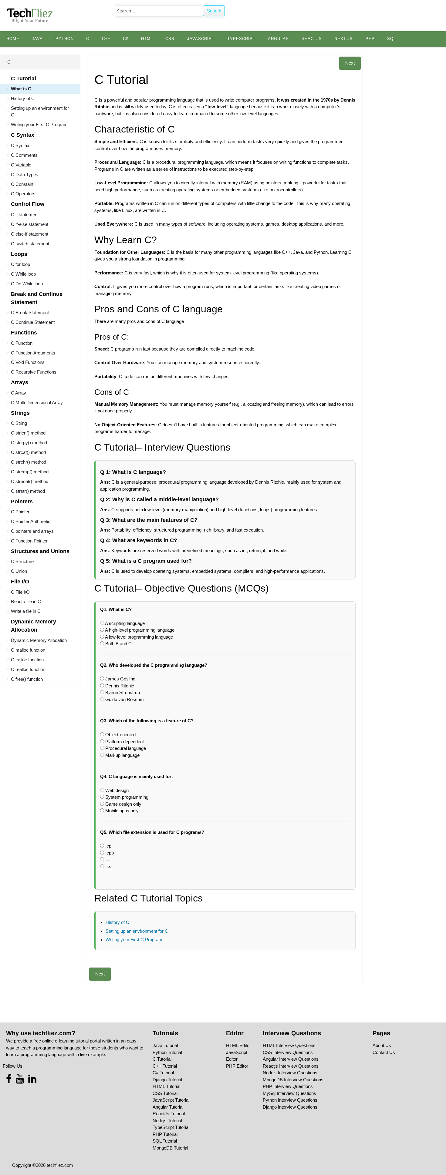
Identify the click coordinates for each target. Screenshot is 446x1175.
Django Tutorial (167, 1079)
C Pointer (20, 511)
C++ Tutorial (165, 1066)
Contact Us (384, 1052)
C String (19, 423)
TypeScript (241, 39)
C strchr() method (28, 462)
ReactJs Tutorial (169, 1113)
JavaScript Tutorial (171, 1100)
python (65, 39)
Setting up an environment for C (137, 931)
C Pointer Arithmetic (30, 521)
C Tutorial (162, 1059)
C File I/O (20, 592)
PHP (370, 39)
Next (350, 62)
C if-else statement (29, 224)
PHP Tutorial (165, 1134)
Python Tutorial (167, 1052)
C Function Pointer (29, 540)
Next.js (343, 39)
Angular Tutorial (168, 1107)
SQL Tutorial (165, 1140)
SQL (391, 39)
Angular (278, 39)
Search (214, 10)
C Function (21, 343)
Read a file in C (26, 601)
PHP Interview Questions (288, 1086)
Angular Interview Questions (291, 1059)
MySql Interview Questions (289, 1093)
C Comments (24, 155)
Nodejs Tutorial (167, 1120)
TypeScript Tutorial (171, 1127)
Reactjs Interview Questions (291, 1066)
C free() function (27, 679)
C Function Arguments (33, 352)
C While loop (23, 274)
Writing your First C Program (39, 124)
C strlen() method (28, 432)
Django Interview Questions (290, 1107)
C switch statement (30, 243)
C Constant (22, 184)
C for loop (20, 264)
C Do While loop (27, 283)
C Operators (23, 193)
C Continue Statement (33, 322)
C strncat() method (29, 481)
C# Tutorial (163, 1072)
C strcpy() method (29, 442)
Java (37, 39)
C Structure (22, 561)
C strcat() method (28, 452)
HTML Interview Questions (289, 1045)
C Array (18, 392)
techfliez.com (60, 1165)
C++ (106, 39)
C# (125, 39)
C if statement (25, 214)
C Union (19, 571)
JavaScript (201, 39)
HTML (147, 39)
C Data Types (24, 174)
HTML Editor (238, 1045)
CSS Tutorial (165, 1093)
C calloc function (27, 659)
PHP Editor (237, 1066)
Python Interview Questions (290, 1100)
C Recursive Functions (33, 371)
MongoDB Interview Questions (293, 1079)
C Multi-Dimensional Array (37, 402)
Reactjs (312, 39)
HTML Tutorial (166, 1086)
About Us (382, 1045)
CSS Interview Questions (288, 1052)
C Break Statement (30, 312)
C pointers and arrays (32, 531)
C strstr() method (28, 491)
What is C (21, 88)
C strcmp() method (30, 471)
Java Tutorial (165, 1045)
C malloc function (28, 650)
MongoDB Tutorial (170, 1147)
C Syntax (20, 145)
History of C (23, 98)
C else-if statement (29, 234)
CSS (169, 39)
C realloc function (28, 669)
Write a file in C (26, 611)
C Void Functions (28, 362)
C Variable (21, 164)
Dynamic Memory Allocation (39, 640)
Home (12, 39)
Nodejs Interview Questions (290, 1072)
